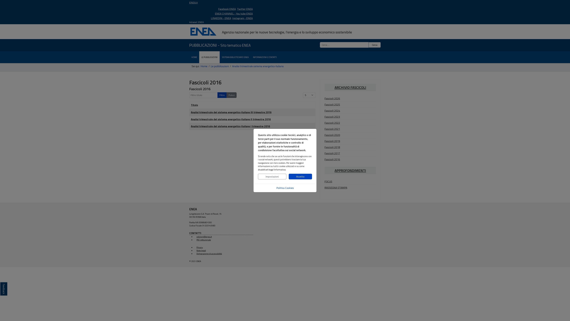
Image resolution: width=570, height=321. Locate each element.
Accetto (300, 176)
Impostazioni (272, 176)
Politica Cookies (285, 188)
